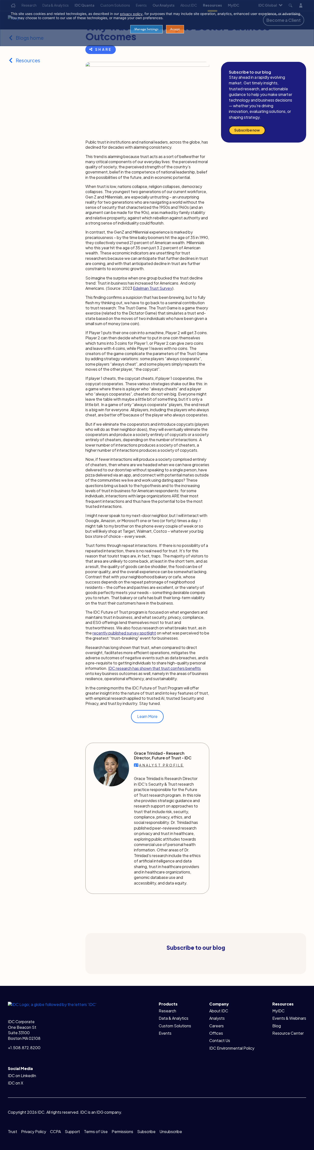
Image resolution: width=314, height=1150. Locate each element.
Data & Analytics (173, 1018)
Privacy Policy (33, 1131)
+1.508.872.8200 (24, 1047)
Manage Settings (146, 29)
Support (72, 1131)
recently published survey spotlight (124, 632)
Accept (175, 29)
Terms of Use (96, 1131)
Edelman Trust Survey (152, 288)
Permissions (122, 1131)
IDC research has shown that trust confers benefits (154, 668)
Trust (12, 1131)
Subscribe (146, 1131)
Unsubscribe (170, 1131)
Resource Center (288, 1033)
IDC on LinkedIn (22, 1075)
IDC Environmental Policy (231, 1048)
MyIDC (278, 1010)
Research (167, 1010)
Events (165, 1033)
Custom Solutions (175, 1025)
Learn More (147, 716)
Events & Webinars (289, 1018)
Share (103, 49)
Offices (216, 1033)
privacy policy (131, 14)
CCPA (55, 1131)
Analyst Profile (161, 765)
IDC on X (15, 1082)
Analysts (217, 1018)
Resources (28, 60)
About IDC (218, 1010)
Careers (216, 1025)
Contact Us (219, 1040)
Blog (276, 1025)
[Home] (52, 1004)
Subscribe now (247, 130)
